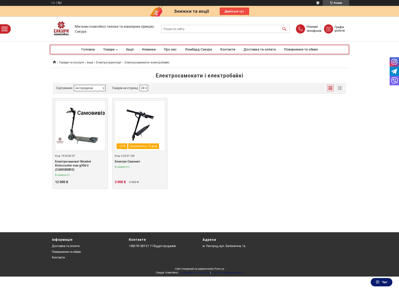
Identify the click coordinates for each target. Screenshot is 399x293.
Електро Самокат (127, 161)
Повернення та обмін (301, 49)
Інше (90, 62)
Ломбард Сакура (198, 49)
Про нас (170, 49)
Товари (109, 49)
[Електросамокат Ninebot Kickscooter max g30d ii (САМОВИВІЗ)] (80, 126)
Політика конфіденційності (227, 272)
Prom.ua (219, 268)
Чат (384, 282)
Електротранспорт (109, 62)
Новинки (149, 49)
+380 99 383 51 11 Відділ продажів (152, 246)
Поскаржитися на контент (194, 272)
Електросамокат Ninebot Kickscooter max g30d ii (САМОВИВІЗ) (73, 165)
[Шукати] (284, 29)
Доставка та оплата (260, 49)
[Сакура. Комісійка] (61, 29)
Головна (88, 49)
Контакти (227, 49)
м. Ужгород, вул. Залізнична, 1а (224, 246)
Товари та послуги (71, 62)
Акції (130, 49)
